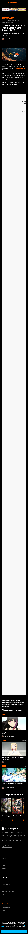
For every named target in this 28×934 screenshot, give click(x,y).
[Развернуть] (3, 3)
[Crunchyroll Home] (10, 829)
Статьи (16, 15)
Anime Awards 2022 (19, 68)
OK (14, 931)
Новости (11, 15)
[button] (7, 846)
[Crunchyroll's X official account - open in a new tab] (13, 841)
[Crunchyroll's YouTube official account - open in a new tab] (2, 841)
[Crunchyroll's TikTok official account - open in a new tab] (17, 841)
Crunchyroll (4, 15)
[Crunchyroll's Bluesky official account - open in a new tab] (20, 841)
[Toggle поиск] (25, 3)
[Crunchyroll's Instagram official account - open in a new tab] (10, 841)
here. (5, 928)
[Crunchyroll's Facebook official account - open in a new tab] (6, 841)
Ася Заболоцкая (10, 38)
